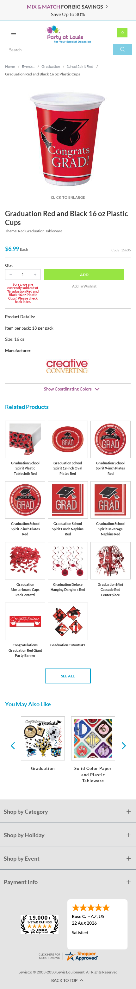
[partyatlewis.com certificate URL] (68, 955)
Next (123, 745)
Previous (12, 745)
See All (68, 676)
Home (10, 66)
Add (84, 274)
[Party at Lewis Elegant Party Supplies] (68, 32)
